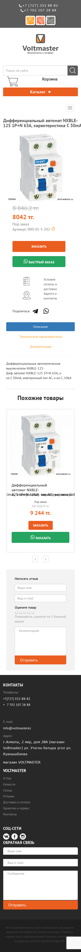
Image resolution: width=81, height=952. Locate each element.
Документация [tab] (40, 346)
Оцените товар (25, 607)
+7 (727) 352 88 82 (40, 5)
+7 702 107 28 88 (40, 10)
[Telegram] (35, 311)
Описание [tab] (40, 327)
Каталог (38, 92)
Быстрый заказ (41, 262)
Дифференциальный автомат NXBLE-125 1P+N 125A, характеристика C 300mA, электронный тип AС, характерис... (40, 490)
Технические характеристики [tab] (41, 336)
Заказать (39, 246)
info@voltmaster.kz (17, 728)
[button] (71, 137)
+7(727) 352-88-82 (16, 699)
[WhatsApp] (46, 311)
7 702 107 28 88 (18, 705)
